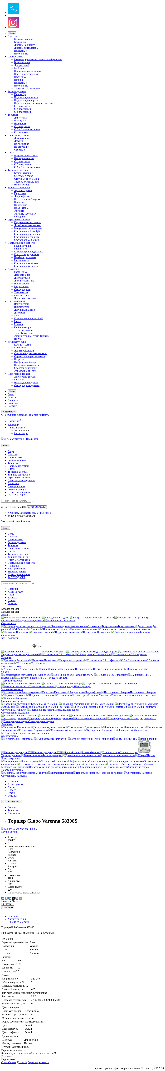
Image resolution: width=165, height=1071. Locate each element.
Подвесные (20, 50)
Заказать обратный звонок (15, 521)
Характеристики (17, 919)
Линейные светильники (27, 225)
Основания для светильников (30, 353)
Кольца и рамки (23, 344)
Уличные (19, 210)
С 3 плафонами (22, 111)
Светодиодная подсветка (21, 242)
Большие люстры (23, 39)
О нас (11, 394)
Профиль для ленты (25, 257)
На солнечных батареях (27, 199)
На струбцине (21, 146)
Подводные (20, 205)
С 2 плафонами (22, 109)
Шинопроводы (22, 184)
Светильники (15, 56)
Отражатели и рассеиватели (29, 356)
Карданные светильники (27, 222)
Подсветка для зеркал (26, 97)
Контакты (13, 406)
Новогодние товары (19, 373)
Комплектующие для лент (28, 251)
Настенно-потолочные (26, 74)
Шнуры (18, 338)
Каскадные (20, 42)
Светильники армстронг (27, 234)
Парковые (19, 202)
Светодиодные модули (26, 266)
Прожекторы (21, 207)
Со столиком (21, 132)
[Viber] (16, 898)
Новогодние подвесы (26, 382)
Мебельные (20, 68)
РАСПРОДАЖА (16, 495)
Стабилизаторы (22, 327)
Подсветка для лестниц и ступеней (33, 103)
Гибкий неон (21, 248)
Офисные (19, 149)
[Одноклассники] (6, 898)
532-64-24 (36, 507)
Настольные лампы (18, 135)
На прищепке (21, 143)
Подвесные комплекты (26, 365)
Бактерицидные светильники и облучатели (38, 59)
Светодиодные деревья (26, 385)
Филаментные (22, 295)
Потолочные (21, 53)
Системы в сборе (23, 175)
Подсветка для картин (26, 100)
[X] (13, 898)
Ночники (19, 79)
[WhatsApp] (20, 898)
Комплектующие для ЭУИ (28, 318)
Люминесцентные (24, 280)
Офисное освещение (19, 219)
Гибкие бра (20, 94)
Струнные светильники (27, 178)
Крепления (20, 347)
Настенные (20, 77)
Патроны (19, 359)
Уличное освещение (19, 187)
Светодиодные (22, 289)
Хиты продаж (15, 591)
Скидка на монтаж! (18, 921)
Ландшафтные (22, 196)
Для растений (21, 65)
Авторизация (21, 430)
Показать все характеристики (24, 892)
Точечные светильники (27, 88)
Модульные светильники (28, 228)
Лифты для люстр (24, 350)
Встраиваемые (22, 62)
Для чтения (20, 117)
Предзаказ (8, 907)
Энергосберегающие (25, 298)
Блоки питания (22, 245)
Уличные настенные (25, 213)
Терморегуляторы (24, 330)
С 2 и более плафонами (27, 129)
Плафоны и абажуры (25, 362)
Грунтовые (20, 193)
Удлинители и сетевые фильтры (31, 336)
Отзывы (12, 603)
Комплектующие (23, 173)
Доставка (13, 400)
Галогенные (20, 271)
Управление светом (25, 370)
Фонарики (20, 216)
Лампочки (13, 269)
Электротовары (16, 301)
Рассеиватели (21, 260)
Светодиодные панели (26, 239)
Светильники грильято (26, 237)
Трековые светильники (26, 181)
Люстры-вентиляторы (26, 47)
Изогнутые (20, 120)
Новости (12, 597)
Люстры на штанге (24, 44)
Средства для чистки (25, 368)
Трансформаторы (23, 333)
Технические (21, 292)
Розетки (18, 324)
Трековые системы (18, 170)
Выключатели (21, 306)
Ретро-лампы (21, 286)
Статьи (11, 600)
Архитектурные (23, 190)
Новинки (13, 588)
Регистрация (21, 433)
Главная (12, 807)
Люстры (12, 36)
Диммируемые (22, 277)
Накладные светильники (27, 71)
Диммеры (19, 312)
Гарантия (13, 403)
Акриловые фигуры (25, 376)
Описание (13, 916)
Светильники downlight (27, 231)
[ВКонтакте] (2, 898)
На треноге (20, 123)
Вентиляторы (21, 304)
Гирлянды (19, 379)
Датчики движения (24, 309)
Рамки (17, 321)
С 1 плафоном (22, 106)
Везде (11, 451)
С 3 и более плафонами (27, 167)
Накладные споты (24, 158)
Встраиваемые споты (26, 155)
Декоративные (22, 138)
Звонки (18, 315)
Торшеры (13, 114)
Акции (11, 594)
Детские (18, 141)
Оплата (12, 397)
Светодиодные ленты (26, 263)
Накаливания (21, 283)
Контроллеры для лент (26, 254)
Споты (11, 152)
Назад (12, 33)
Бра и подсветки (17, 91)
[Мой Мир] (9, 898)
